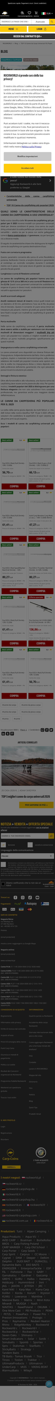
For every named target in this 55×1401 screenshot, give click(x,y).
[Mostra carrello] (36, 13)
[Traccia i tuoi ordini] (22, 13)
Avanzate (40, 21)
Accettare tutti (27, 168)
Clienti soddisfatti (40, 3)
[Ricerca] (52, 21)
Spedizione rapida (14, 3)
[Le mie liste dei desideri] (29, 13)
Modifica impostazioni (27, 156)
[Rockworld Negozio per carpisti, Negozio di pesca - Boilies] (5, 14)
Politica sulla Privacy (31, 146)
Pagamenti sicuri (27, 3)
